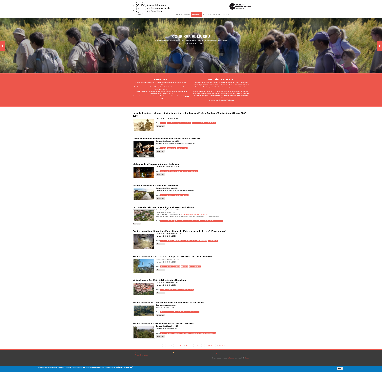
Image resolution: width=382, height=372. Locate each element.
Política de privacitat (141, 355)
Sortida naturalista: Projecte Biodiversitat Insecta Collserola (163, 323)
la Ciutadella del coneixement (213, 221)
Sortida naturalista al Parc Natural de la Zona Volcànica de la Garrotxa (168, 302)
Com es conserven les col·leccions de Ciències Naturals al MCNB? (167, 138)
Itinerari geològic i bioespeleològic (184, 240)
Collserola (184, 266)
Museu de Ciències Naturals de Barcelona (184, 171)
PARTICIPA (216, 14)
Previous (2, 46)
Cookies (137, 353)
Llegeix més (161, 126)
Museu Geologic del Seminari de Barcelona (174, 289)
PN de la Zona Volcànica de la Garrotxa (186, 312)
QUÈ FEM (187, 14)
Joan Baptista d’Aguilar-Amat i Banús (179, 123)
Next (379, 46)
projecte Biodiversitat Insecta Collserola (203, 333)
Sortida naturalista (166, 195)
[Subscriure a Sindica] (173, 353)
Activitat (163, 148)
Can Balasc (185, 333)
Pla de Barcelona (194, 266)
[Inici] (151, 14)
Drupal (247, 358)
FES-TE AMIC (196, 14)
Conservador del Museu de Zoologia (203, 123)
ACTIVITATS (207, 14)
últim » (221, 345)
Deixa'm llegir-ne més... (125, 367)
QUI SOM (179, 14)
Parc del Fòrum (182, 148)
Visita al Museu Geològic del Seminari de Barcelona (159, 280)
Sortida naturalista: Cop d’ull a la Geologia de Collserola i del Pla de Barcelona (173, 256)
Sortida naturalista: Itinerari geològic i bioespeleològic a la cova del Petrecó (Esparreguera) (179, 231)
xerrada (163, 123)
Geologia (177, 266)
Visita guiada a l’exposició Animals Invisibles (156, 164)
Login (216, 353)
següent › (211, 345)
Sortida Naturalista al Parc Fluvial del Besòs (155, 185)
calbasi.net (231, 358)
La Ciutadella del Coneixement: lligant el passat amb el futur (163, 207)
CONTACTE (225, 14)
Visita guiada (171, 148)
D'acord (340, 368)
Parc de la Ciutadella (167, 221)
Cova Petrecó (213, 240)
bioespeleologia (202, 240)
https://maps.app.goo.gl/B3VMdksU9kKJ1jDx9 (194, 214)
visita (191, 289)
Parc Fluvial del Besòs (181, 195)
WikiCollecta (230, 100)
